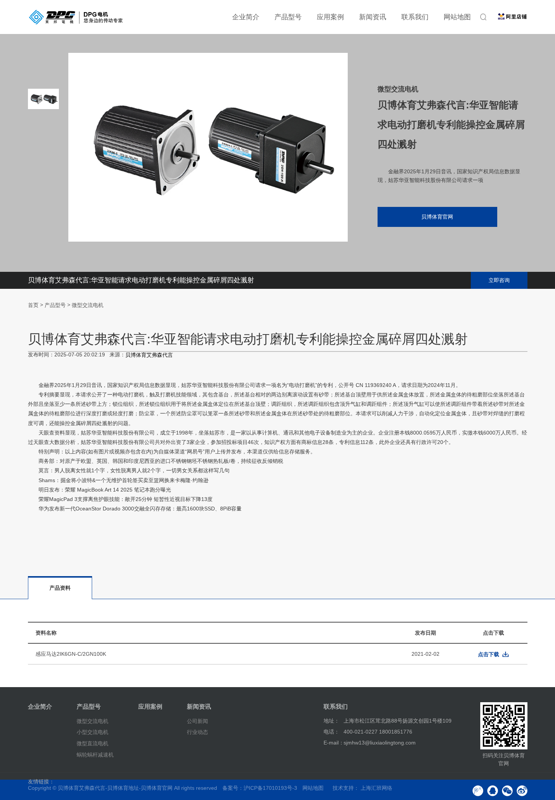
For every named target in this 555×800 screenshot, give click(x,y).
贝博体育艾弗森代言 (149, 355)
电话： (331, 732)
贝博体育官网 (437, 217)
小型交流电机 (92, 732)
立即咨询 (499, 280)
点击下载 (488, 654)
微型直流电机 (92, 743)
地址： (331, 721)
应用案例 (330, 17)
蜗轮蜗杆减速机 (95, 755)
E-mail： (334, 743)
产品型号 (288, 17)
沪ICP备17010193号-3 (270, 788)
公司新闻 (197, 721)
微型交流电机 (87, 305)
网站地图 (457, 17)
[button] (43, 215)
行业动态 (197, 732)
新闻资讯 (372, 17)
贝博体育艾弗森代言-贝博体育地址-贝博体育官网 (115, 788)
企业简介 (245, 17)
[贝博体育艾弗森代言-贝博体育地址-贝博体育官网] (76, 17)
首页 (33, 305)
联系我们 (415, 17)
